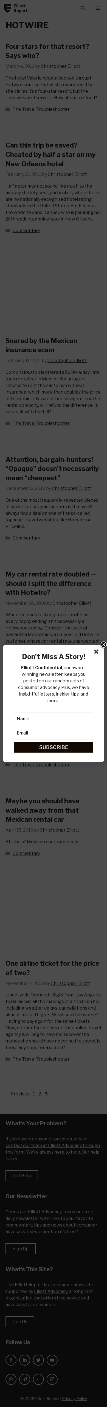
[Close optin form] (97, 652)
